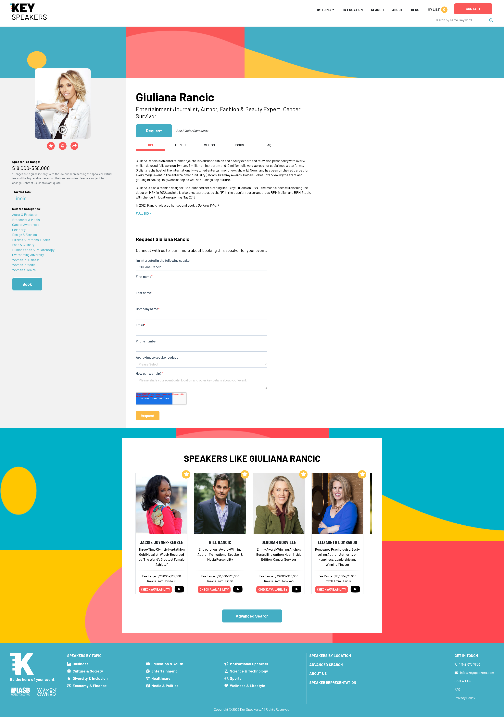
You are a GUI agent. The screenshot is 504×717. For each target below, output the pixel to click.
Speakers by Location (330, 655)
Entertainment (164, 671)
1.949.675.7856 (469, 664)
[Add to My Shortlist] (51, 146)
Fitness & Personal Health (31, 240)
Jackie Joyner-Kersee (161, 542)
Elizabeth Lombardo (337, 542)
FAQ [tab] (268, 145)
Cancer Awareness (25, 224)
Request (154, 130)
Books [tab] (239, 145)
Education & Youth (167, 663)
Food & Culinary (23, 245)
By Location (353, 10)
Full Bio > (143, 213)
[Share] (74, 146)
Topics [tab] (180, 145)
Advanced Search (252, 615)
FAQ (457, 689)
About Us (318, 673)
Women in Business (26, 260)
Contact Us (463, 681)
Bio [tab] (150, 145)
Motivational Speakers (249, 663)
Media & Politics (164, 685)
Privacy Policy (465, 698)
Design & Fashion (24, 235)
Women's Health (24, 270)
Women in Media (23, 265)
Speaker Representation (332, 682)
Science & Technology (249, 671)
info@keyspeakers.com (477, 672)
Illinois (19, 198)
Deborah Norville (278, 542)
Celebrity (19, 230)
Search (377, 10)
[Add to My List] (186, 474)
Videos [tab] (209, 145)
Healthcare (160, 678)
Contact (473, 9)
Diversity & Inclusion (90, 678)
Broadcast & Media (26, 220)
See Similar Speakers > (192, 131)
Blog (415, 10)
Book (27, 284)
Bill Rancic (220, 542)
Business (80, 663)
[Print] (63, 146)
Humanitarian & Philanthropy (33, 250)
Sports (236, 678)
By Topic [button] (324, 10)
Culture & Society (88, 671)
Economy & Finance (90, 685)
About (397, 10)
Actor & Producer (25, 214)
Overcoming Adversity (28, 255)
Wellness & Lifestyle (247, 685)
